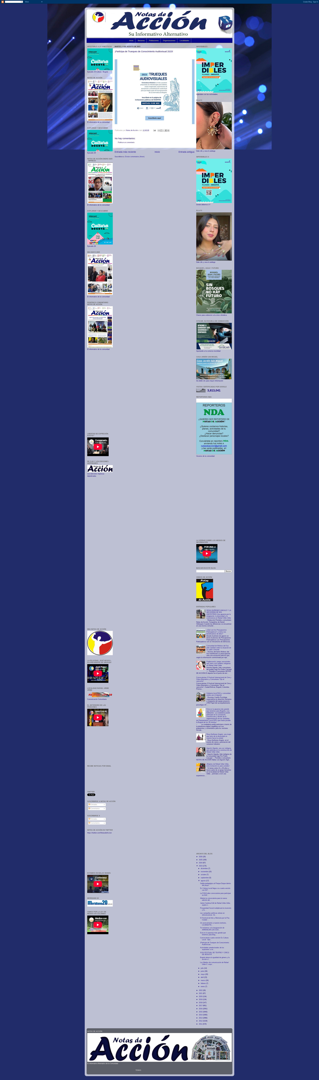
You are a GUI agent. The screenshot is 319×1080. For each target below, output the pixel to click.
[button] (154, 118)
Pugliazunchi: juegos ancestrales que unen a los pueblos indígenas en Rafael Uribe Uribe (218, 663)
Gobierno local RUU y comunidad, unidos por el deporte (218, 694)
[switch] (116, 126)
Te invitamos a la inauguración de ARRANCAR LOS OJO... (212, 929)
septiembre (205, 878)
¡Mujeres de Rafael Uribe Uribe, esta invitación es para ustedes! (218, 765)
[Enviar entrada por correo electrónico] (154, 130)
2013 (201, 1018)
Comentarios (95, 808)
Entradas (93, 804)
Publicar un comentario (126, 142)
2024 (201, 863)
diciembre (204, 868)
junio (203, 971)
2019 (201, 999)
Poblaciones (154, 41)
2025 (201, 860)
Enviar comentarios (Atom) (134, 157)
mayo (203, 974)
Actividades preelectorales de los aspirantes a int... (212, 948)
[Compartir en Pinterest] (168, 130)
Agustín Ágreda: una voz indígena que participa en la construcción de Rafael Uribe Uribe (219, 750)
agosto (203, 881)
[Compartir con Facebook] (166, 130)
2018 (201, 1002)
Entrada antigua (186, 152)
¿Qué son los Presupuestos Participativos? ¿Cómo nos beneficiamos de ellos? (216, 632)
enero (203, 986)
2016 (201, 1009)
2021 (201, 993)
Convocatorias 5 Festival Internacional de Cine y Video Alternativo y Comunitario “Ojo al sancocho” (213, 679)
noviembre (205, 871)
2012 (201, 1021)
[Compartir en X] (163, 130)
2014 (201, 1015)
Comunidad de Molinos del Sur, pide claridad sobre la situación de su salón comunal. (218, 647)
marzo (203, 980)
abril (202, 977)
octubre (204, 874)
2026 (201, 857)
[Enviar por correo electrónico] (159, 130)
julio (202, 968)
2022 (201, 990)
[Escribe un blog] (161, 130)
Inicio (131, 41)
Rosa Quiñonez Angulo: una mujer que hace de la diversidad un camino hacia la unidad (218, 736)
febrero (203, 983)
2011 (201, 1024)
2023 (201, 866)
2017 (201, 1005)
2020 (201, 996)
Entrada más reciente (125, 152)
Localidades (184, 41)
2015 (201, 1012)
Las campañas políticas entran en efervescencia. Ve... (212, 914)
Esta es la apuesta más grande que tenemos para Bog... (213, 934)
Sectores (141, 41)
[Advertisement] (100, 391)
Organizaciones (169, 41)
